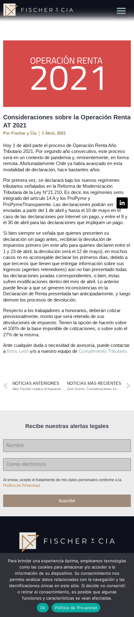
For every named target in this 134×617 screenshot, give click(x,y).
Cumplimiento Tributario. (103, 351)
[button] (121, 10)
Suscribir (67, 500)
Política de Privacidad (22, 485)
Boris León (18, 351)
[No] (124, 584)
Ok (42, 607)
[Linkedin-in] (122, 203)
